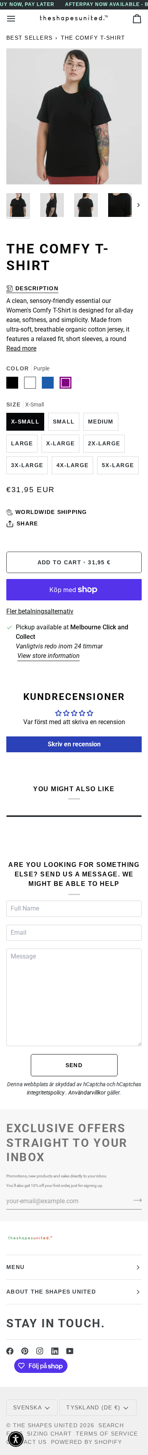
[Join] (135, 1200)
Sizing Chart (49, 1433)
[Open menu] (18, 18)
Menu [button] (15, 1267)
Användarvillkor (87, 1092)
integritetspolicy (46, 1092)
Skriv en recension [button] (74, 744)
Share (27, 523)
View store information (48, 655)
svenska (27, 1407)
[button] (16, 1439)
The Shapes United (45, 1425)
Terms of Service (107, 1433)
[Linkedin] (54, 1351)
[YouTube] (69, 1351)
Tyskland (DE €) (93, 1407)
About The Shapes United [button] (51, 1291)
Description (36, 288)
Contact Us (26, 1442)
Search (111, 1425)
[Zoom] (21, 169)
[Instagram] (39, 1351)
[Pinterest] (24, 1351)
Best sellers (29, 38)
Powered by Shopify (86, 1442)
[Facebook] (9, 1351)
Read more (21, 348)
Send (74, 1065)
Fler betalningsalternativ (39, 611)
